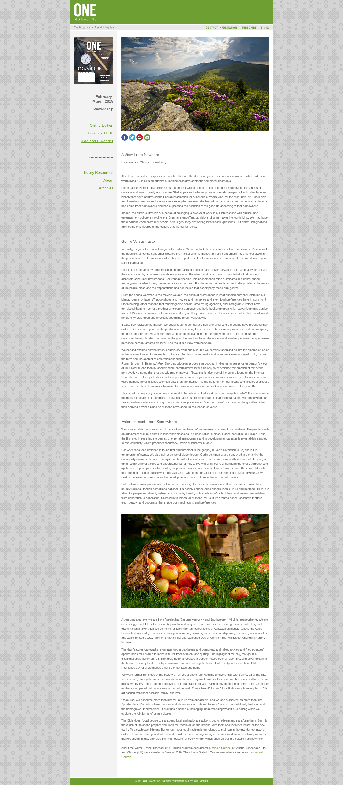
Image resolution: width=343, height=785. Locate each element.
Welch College (221, 747)
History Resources (97, 172)
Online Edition (101, 125)
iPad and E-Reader (97, 141)
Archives (106, 188)
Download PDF (100, 133)
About (108, 180)
